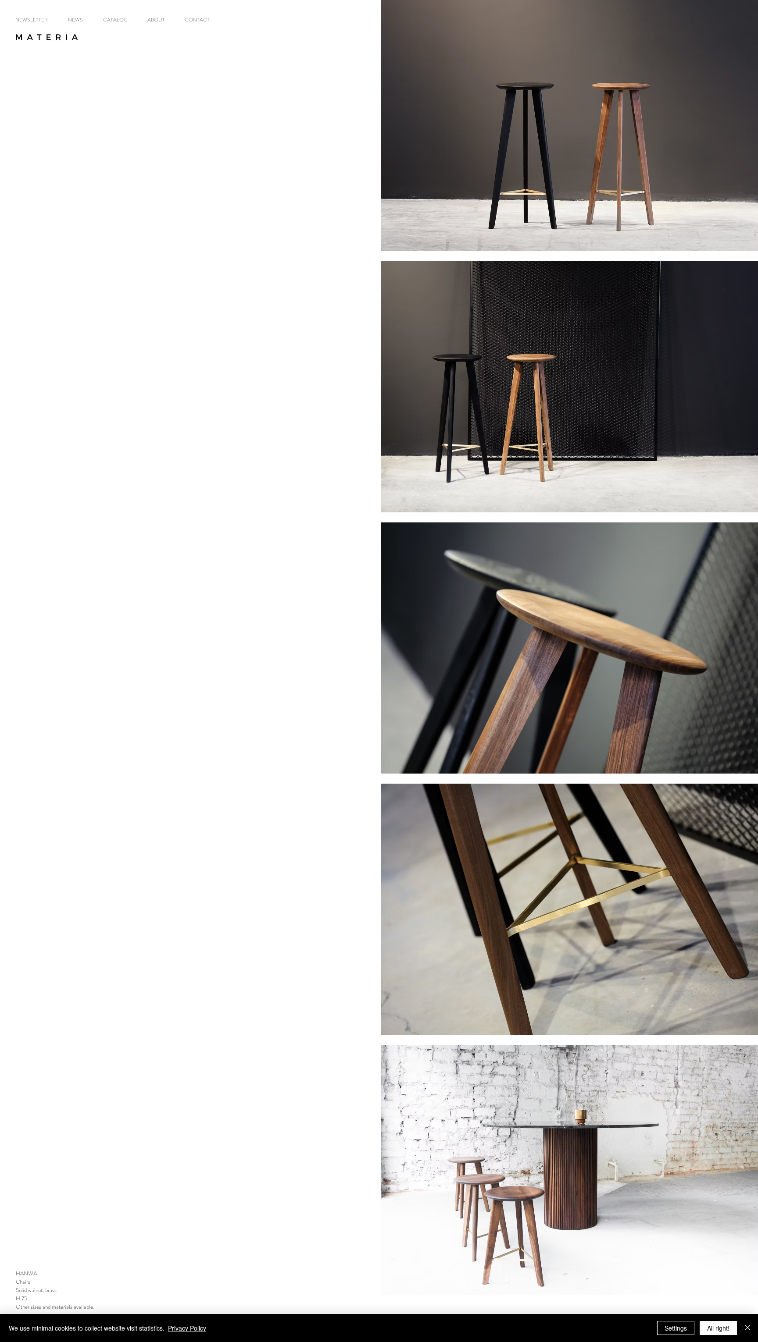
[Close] (747, 1328)
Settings (676, 1328)
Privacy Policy (187, 1328)
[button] (119, 20)
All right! (718, 1328)
